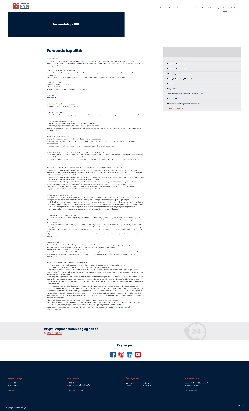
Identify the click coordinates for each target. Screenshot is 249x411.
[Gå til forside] (21, 6)
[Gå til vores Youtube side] (137, 355)
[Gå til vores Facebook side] (112, 355)
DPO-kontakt (51, 98)
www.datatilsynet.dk (114, 305)
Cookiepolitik (238, 405)
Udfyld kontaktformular (75, 391)
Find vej (10, 391)
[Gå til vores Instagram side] (120, 355)
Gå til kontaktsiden (191, 391)
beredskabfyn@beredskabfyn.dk (80, 385)
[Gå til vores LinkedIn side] (128, 355)
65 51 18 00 (54, 333)
